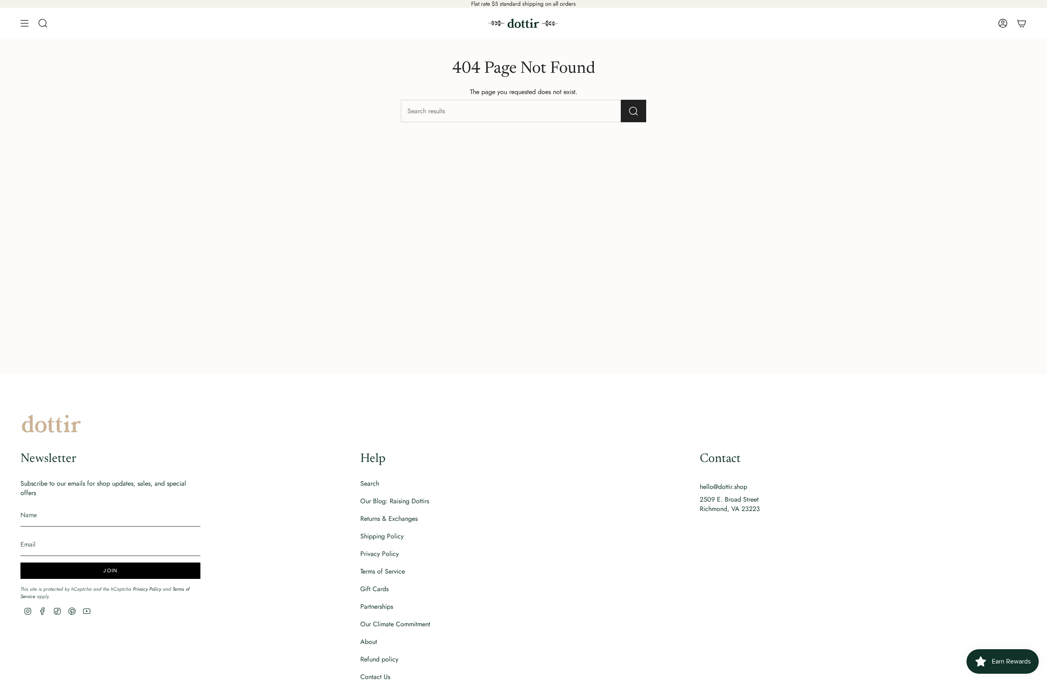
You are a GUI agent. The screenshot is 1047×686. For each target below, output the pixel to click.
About (368, 641)
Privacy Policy (147, 589)
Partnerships (376, 606)
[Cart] (1021, 23)
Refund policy (379, 659)
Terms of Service (382, 571)
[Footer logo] (51, 423)
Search (369, 483)
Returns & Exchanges (389, 518)
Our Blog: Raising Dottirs (394, 501)
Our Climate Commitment (395, 624)
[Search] (633, 111)
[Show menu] (24, 23)
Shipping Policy (382, 536)
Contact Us (375, 677)
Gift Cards (374, 589)
